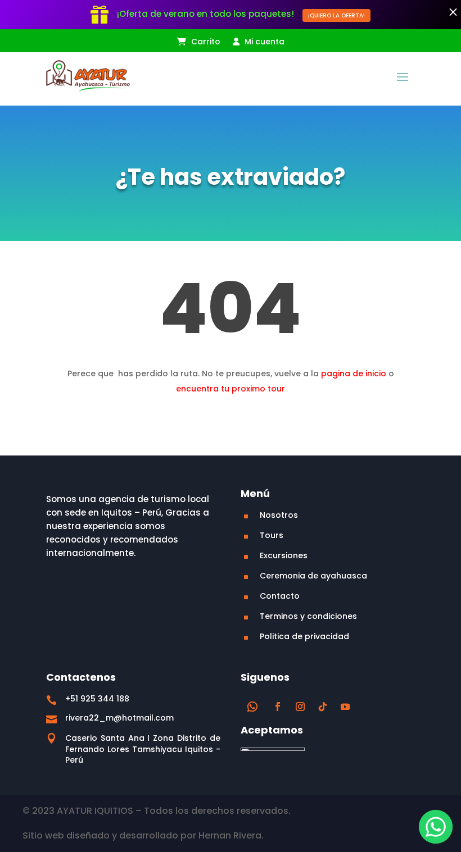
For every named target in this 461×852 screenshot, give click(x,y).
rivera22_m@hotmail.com (119, 717)
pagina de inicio (353, 373)
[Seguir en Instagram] (300, 707)
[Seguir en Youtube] (345, 707)
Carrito (204, 42)
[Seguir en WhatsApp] (252, 706)
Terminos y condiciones (308, 616)
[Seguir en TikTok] (323, 707)
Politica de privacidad (304, 636)
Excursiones (284, 555)
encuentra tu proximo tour (230, 388)
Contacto (280, 596)
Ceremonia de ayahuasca (313, 575)
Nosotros (279, 515)
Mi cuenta (263, 42)
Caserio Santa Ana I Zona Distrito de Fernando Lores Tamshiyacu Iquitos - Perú (142, 749)
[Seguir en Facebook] (278, 707)
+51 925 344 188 (97, 698)
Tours (271, 535)
